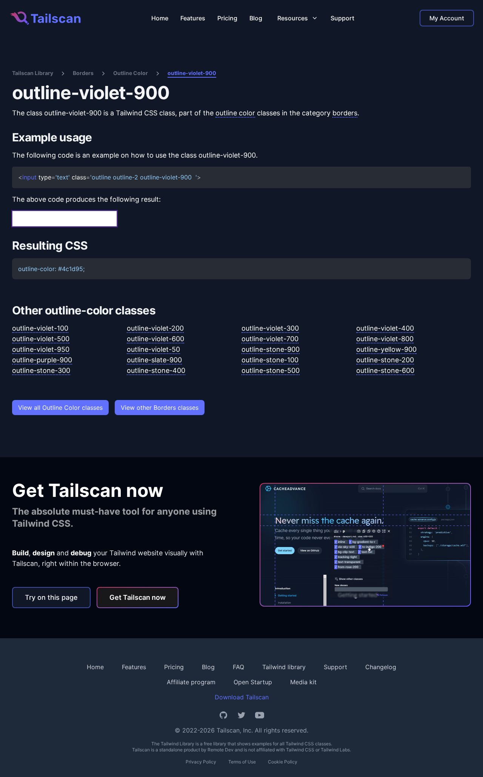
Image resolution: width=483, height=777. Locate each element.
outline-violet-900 (192, 73)
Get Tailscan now (137, 597)
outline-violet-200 (155, 328)
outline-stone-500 (271, 370)
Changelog (380, 667)
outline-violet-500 (40, 339)
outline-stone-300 (41, 370)
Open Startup (253, 682)
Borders (83, 73)
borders (344, 113)
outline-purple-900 (42, 360)
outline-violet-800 (385, 339)
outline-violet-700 (270, 339)
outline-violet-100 (40, 328)
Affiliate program (191, 682)
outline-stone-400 (156, 370)
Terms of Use (242, 762)
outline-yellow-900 (386, 349)
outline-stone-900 (271, 349)
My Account (446, 18)
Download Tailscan (242, 697)
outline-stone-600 (385, 370)
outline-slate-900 (154, 360)
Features (192, 18)
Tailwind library (284, 667)
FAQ (238, 667)
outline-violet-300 (270, 328)
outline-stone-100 (270, 360)
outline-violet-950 (40, 349)
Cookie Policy (282, 762)
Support (342, 18)
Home (159, 18)
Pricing (227, 18)
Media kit (303, 682)
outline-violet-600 (155, 339)
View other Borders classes (159, 407)
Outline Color (130, 73)
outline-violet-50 (153, 349)
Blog (255, 18)
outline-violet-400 (385, 328)
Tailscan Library (32, 73)
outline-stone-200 (385, 360)
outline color (235, 113)
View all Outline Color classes (60, 407)
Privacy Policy (201, 762)
